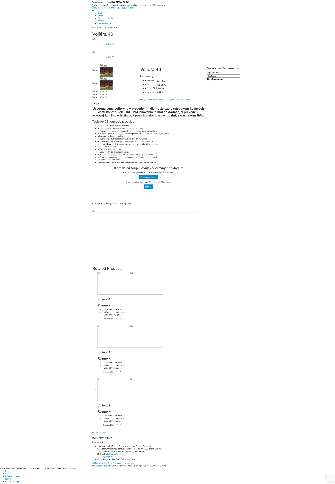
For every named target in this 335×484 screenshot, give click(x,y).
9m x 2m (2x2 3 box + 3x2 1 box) (176, 99)
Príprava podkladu (105, 18)
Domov (95, 27)
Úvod (99, 13)
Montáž (100, 20)
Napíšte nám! (215, 79)
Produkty (104, 27)
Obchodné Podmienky (101, 465)
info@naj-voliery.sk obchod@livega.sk (109, 455)
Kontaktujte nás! (99, 432)
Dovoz (100, 15)
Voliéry (152, 99)
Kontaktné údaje (104, 23)
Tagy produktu (213, 72)
